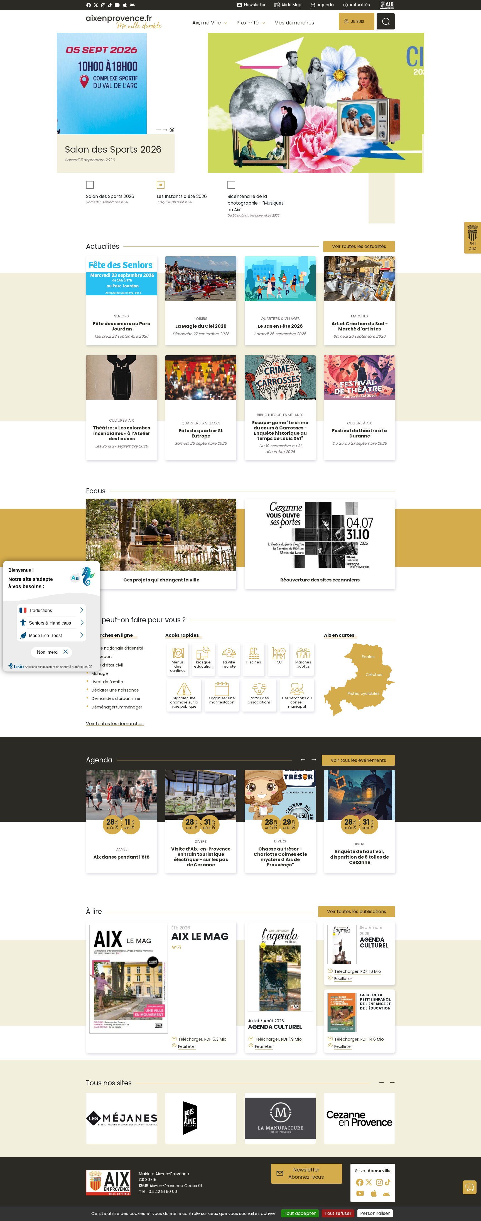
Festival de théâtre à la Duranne (359, 433)
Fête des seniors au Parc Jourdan (121, 326)
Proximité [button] (248, 22)
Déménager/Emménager (117, 707)
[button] (356, 21)
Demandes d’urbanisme (116, 698)
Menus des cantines (178, 666)
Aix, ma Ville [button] (207, 22)
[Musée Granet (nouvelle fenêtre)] (359, 1118)
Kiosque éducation (203, 664)
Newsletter (254, 5)
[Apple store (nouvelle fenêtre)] (124, 5)
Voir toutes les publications (356, 911)
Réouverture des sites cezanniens (320, 580)
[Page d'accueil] (387, 5)
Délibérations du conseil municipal (297, 702)
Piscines (253, 662)
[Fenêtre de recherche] (386, 21)
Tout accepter (300, 1213)
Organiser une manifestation (222, 700)
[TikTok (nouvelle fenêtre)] (110, 5)
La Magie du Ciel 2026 (201, 326)
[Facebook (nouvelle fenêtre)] (88, 5)
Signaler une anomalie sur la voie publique (184, 702)
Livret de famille (107, 682)
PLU (279, 662)
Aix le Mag (291, 5)
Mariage (100, 673)
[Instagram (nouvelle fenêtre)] (103, 5)
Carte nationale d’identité (117, 648)
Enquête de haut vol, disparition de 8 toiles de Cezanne (359, 856)
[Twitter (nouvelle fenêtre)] (96, 5)
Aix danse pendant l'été (121, 857)
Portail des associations (259, 700)
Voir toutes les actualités (359, 246)
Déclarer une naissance (115, 690)
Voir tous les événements (358, 760)
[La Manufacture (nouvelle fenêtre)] (200, 1118)
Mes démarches (294, 22)
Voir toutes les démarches (115, 723)
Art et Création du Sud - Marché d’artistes (360, 326)
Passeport (102, 656)
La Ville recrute (229, 664)
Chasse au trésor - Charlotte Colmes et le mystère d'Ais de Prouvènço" (280, 857)
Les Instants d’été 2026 (334, 149)
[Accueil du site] (124, 19)
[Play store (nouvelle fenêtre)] (132, 5)
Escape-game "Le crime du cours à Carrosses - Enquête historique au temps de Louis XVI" (280, 430)
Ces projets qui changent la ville (161, 580)
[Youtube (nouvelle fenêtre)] (117, 5)
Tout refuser (338, 1213)
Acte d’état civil (107, 665)
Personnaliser (375, 1213)
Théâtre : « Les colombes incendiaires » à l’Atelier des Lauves (121, 433)
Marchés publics (303, 664)
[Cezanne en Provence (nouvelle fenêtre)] (280, 1118)
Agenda (325, 5)
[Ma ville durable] (139, 25)
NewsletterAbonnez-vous (306, 1173)
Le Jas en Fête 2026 (280, 326)
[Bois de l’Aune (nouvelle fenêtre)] (121, 1118)
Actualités (360, 5)
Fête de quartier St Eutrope (201, 433)
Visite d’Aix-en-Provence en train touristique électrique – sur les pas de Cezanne (200, 857)
